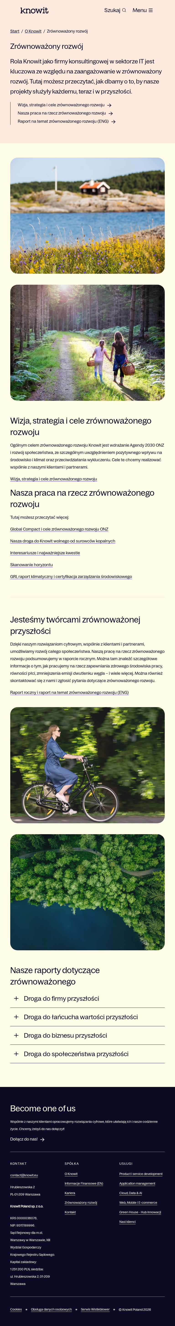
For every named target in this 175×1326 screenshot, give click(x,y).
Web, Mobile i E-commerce (138, 1202)
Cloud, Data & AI (130, 1193)
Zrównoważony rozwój (67, 31)
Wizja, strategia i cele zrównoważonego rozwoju (61, 105)
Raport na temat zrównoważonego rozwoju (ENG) (63, 121)
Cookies (16, 1309)
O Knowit (33, 31)
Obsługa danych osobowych (51, 1309)
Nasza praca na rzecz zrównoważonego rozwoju (62, 113)
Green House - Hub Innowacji (140, 1212)
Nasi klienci (127, 1222)
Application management (137, 1183)
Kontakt (70, 1212)
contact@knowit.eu (24, 1175)
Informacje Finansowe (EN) (84, 1183)
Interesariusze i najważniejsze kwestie (45, 553)
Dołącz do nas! (24, 1139)
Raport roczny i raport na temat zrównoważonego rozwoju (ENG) (69, 692)
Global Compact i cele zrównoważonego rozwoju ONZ (59, 529)
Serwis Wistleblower (95, 1309)
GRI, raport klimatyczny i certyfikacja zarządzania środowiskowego (71, 576)
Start (14, 31)
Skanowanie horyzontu (31, 565)
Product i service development (140, 1174)
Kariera (70, 1193)
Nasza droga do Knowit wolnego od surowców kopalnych (62, 541)
